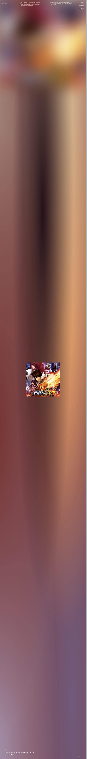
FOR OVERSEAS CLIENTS (79, 756)
